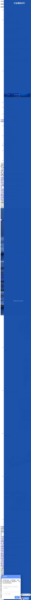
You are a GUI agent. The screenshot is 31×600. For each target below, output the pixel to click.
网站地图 (3, 565)
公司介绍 (3, 538)
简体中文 (3, 121)
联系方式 (3, 199)
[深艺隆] (3, 526)
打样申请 (3, 277)
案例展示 (3, 195)
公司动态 (3, 192)
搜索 (2, 165)
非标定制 (3, 189)
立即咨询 (3, 276)
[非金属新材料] (7, 86)
